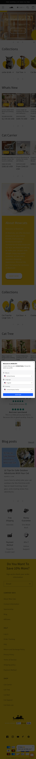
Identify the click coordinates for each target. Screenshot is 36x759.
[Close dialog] (33, 363)
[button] (18, 376)
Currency (7, 386)
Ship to (7, 373)
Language (8, 379)
